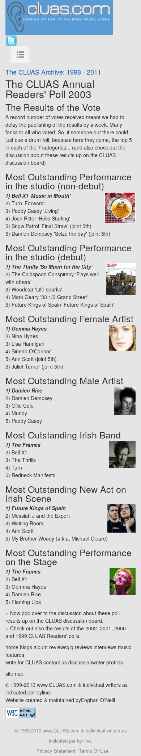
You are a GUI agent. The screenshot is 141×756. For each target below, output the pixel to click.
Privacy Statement (56, 750)
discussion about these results (39, 155)
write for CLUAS (23, 662)
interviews (105, 647)
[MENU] (20, 54)
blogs (26, 647)
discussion (80, 662)
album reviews (50, 647)
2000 (120, 628)
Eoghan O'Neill (98, 700)
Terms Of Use (93, 750)
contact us (55, 662)
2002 (91, 628)
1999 (21, 635)
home (11, 647)
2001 (105, 628)
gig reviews (79, 647)
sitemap (14, 673)
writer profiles (107, 662)
